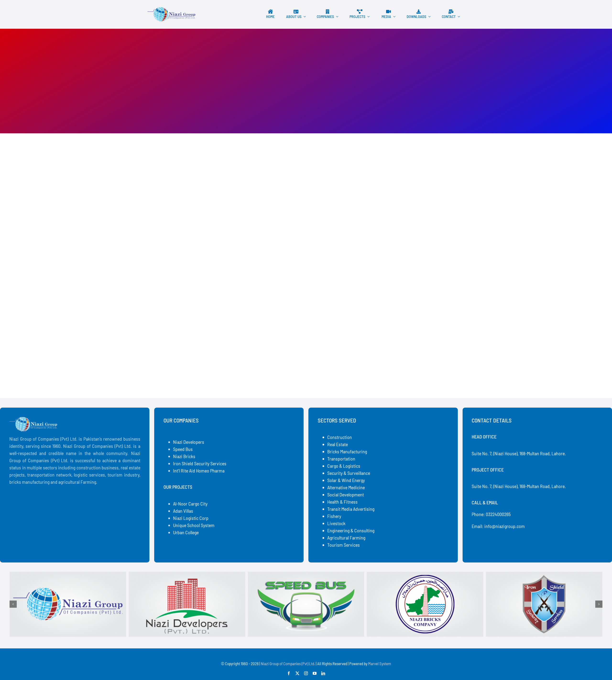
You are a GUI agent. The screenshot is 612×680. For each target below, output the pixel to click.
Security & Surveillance (348, 473)
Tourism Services (343, 545)
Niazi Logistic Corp (190, 518)
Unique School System (193, 525)
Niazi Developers (188, 442)
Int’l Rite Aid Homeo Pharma (198, 470)
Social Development (345, 494)
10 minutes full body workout (192, 224)
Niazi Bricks (184, 456)
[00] (171, 9)
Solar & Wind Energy (346, 480)
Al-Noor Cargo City (190, 503)
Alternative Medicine (346, 487)
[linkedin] (323, 673)
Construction (339, 437)
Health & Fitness (342, 502)
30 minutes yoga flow (347, 357)
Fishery (334, 516)
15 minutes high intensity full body (199, 357)
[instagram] (306, 673)
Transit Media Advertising (350, 509)
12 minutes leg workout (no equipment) (370, 224)
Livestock (336, 523)
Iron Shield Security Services (199, 463)
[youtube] (315, 673)
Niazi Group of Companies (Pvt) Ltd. (288, 663)
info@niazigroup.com (504, 526)
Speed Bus (183, 449)
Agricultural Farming (346, 537)
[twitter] (297, 673)
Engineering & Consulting (350, 530)
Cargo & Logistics (343, 466)
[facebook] (289, 673)
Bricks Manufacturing (347, 451)
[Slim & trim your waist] (223, 166)
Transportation (341, 458)
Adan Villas (183, 511)
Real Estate (337, 444)
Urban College (186, 532)
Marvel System (379, 663)
